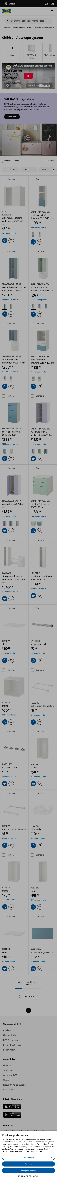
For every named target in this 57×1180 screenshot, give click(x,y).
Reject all (28, 1164)
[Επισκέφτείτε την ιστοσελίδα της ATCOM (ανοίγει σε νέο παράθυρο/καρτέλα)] (28, 1176)
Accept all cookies (28, 1171)
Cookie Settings (27, 1157)
